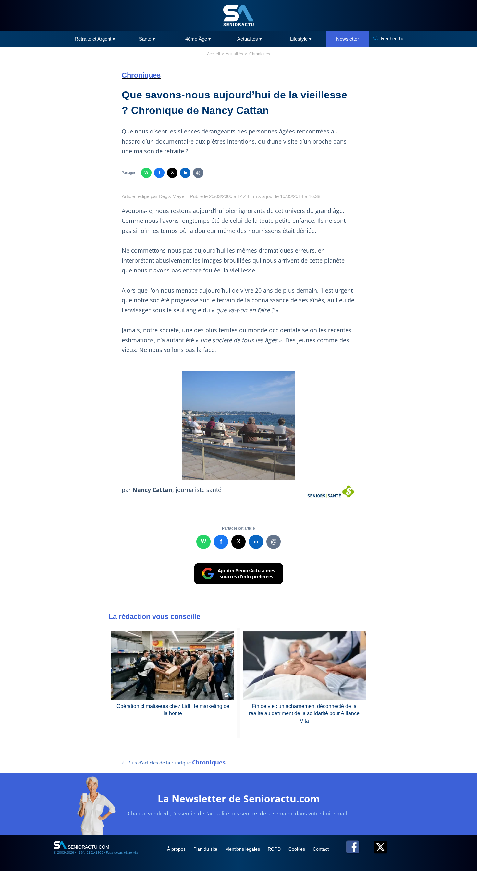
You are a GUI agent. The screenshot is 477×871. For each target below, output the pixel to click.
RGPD (275, 849)
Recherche (392, 38)
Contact (321, 849)
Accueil (213, 54)
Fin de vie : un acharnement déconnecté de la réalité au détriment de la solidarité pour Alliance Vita (304, 713)
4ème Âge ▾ (198, 39)
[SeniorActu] (238, 15)
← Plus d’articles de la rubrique (174, 762)
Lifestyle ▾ (301, 39)
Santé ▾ (147, 39)
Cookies (297, 849)
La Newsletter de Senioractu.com (239, 798)
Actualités (234, 54)
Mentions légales (243, 849)
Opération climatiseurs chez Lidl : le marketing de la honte (172, 709)
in (185, 172)
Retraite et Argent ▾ (95, 39)
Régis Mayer (172, 196)
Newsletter (347, 39)
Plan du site (206, 849)
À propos (177, 849)
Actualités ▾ (249, 39)
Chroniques (259, 54)
